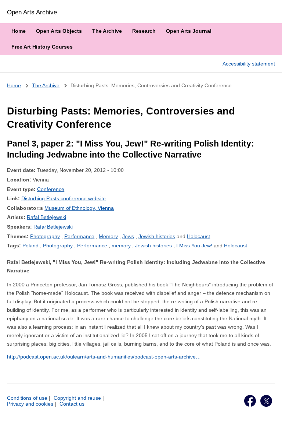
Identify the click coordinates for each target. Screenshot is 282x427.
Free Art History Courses (42, 47)
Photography (45, 236)
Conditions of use (27, 398)
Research (144, 31)
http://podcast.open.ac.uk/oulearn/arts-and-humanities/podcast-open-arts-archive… (104, 357)
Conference (50, 189)
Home (18, 31)
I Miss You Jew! (194, 245)
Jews (128, 236)
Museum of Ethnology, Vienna (79, 208)
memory (121, 245)
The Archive (107, 31)
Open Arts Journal (189, 31)
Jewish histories (156, 236)
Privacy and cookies (30, 404)
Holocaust (198, 236)
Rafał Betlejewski (53, 227)
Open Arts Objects (59, 31)
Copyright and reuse (77, 398)
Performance (79, 236)
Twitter (266, 401)
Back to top (269, 413)
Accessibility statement (249, 64)
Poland (30, 245)
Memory (108, 236)
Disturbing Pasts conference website (63, 198)
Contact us (71, 404)
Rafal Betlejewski (46, 217)
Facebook (250, 401)
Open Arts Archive (32, 12)
